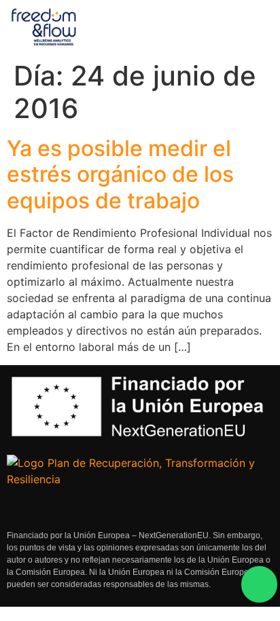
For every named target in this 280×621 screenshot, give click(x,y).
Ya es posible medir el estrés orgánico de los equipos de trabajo (120, 174)
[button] (246, 27)
